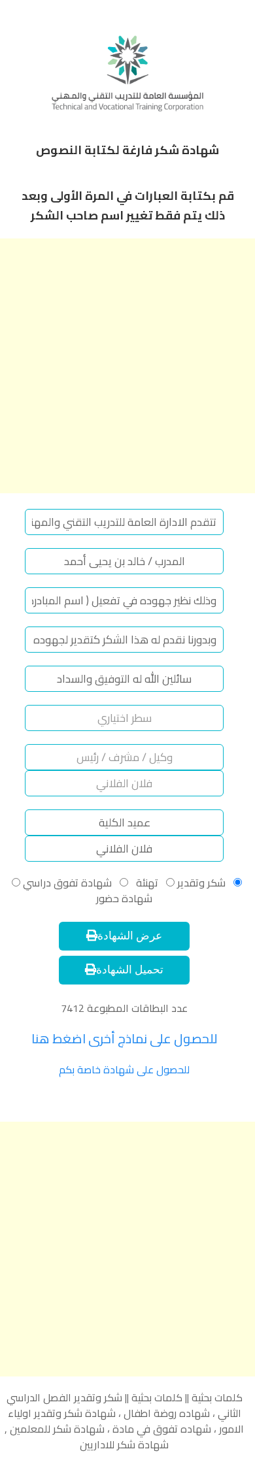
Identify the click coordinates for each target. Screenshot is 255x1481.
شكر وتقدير (201, 882)
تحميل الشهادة (129, 970)
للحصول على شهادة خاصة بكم (124, 1069)
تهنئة (145, 882)
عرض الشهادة (129, 936)
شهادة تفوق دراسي (66, 882)
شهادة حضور (124, 898)
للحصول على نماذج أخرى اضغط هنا (124, 1038)
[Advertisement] (127, 365)
